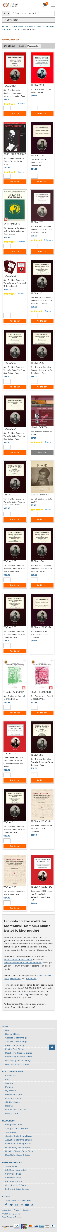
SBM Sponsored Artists (16, 1170)
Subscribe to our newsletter (18, 1200)
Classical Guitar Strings (16, 1038)
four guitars (31, 979)
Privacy (17, 1210)
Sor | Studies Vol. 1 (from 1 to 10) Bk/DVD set (14, 697)
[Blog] (32, 1205)
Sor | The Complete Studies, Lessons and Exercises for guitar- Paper (14, 93)
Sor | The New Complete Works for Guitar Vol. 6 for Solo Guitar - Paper (41, 370)
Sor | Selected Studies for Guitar (41, 433)
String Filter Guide (13, 1125)
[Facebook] (6, 1205)
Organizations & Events (16, 1185)
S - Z (17, 30)
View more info (12, 40)
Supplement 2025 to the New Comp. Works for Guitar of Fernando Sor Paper (13, 762)
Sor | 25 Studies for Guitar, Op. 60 (42, 500)
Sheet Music (17, 26)
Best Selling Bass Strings (17, 1064)
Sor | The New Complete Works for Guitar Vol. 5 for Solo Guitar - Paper (14, 569)
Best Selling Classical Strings (18, 1053)
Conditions (26, 1210)
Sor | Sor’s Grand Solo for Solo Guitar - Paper (14, 893)
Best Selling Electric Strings (18, 1060)
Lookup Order (12, 1113)
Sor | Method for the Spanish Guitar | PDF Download (39, 634)
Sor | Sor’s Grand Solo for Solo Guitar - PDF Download (41, 829)
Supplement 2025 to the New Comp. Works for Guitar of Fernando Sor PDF (41, 895)
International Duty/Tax (15, 1110)
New (7, 1030)
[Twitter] (11, 1205)
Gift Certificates (12, 1102)
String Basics (11, 1132)
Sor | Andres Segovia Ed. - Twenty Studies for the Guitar (14, 161)
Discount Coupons (14, 1095)
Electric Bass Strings (14, 1049)
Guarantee (6, 1210)
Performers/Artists (13, 1181)
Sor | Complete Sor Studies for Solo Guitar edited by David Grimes (14, 231)
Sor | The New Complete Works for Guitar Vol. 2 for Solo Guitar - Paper (41, 301)
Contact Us (10, 1076)
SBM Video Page (13, 1174)
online (19, 994)
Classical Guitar (34, 26)
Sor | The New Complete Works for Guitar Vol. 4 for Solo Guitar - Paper (14, 436)
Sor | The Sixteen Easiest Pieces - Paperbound (41, 90)
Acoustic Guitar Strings (16, 1042)
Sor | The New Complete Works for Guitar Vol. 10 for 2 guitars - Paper (42, 762)
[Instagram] (16, 1205)
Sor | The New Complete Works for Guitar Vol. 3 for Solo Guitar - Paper (14, 370)
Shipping (9, 1083)
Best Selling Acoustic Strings (18, 1057)
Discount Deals (12, 1034)
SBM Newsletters (13, 1178)
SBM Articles (11, 1166)
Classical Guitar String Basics (18, 1136)
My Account (10, 1091)
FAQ (7, 1079)
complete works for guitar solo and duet (22, 963)
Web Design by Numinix (12, 1217)
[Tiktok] (21, 1205)
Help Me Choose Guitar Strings (20, 1151)
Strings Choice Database (16, 1129)
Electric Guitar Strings (15, 1045)
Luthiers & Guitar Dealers (17, 1189)
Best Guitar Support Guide (17, 1155)
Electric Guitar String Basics (18, 1144)
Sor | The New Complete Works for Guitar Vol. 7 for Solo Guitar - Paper (14, 502)
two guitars (15, 979)
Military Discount (13, 1098)
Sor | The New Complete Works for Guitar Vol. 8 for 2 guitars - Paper (41, 569)
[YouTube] (27, 1205)
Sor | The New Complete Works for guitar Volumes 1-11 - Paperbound (14, 283)
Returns (9, 1106)
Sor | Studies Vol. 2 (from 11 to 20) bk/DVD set (42, 697)
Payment (9, 1087)
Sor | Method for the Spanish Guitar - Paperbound (39, 163)
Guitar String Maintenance (17, 1147)
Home (5, 26)
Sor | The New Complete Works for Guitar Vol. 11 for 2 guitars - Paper (14, 829)
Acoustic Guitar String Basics (18, 1140)
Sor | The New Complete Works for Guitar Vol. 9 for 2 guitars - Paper (14, 634)
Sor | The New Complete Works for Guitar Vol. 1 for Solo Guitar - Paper (41, 229)
